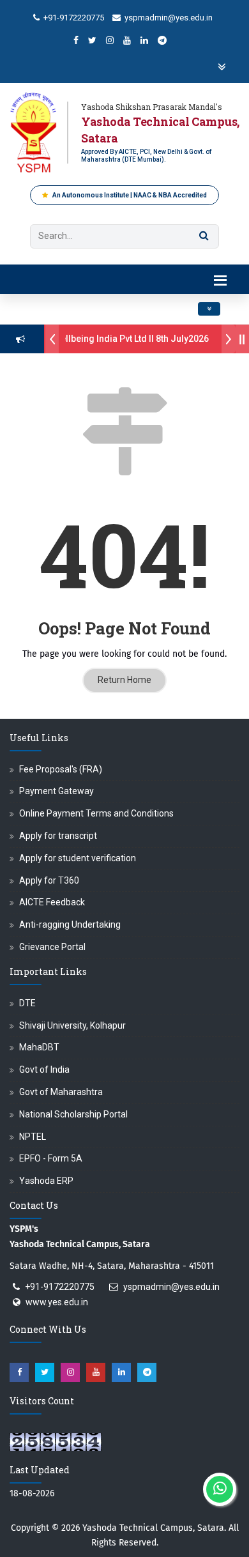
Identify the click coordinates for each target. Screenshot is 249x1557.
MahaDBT (39, 1047)
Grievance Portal (52, 947)
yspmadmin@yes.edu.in (168, 17)
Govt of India (44, 1069)
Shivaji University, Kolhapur (72, 1025)
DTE (27, 1003)
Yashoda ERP (46, 1181)
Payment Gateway (56, 791)
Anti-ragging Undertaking (70, 924)
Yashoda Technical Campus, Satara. (154, 1527)
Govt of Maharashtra (61, 1092)
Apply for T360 (49, 880)
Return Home (124, 680)
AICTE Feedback (52, 902)
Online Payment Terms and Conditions (96, 813)
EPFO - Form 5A (50, 1158)
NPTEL (32, 1136)
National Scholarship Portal (73, 1114)
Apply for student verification (77, 858)
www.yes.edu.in (57, 1302)
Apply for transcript (58, 836)
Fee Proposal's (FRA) (60, 769)
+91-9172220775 (73, 17)
